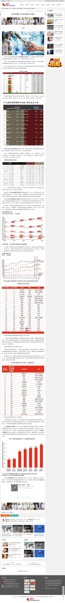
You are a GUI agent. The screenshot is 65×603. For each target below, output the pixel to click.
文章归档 (37, 596)
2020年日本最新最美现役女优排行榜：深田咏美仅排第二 (14, 585)
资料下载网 (48, 0)
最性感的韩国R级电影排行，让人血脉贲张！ (12, 587)
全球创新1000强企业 (34, 426)
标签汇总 (32, 596)
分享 (28, 497)
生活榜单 (37, 4)
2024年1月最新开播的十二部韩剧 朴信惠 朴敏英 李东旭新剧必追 (58, 52)
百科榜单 (32, 4)
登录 (9, 0)
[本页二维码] (63, 599)
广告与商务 (61, 0)
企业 (10, 8)
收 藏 (23, 28)
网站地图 (45, 596)
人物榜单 (27, 4)
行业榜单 (53, 4)
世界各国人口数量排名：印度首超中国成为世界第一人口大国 (6, 536)
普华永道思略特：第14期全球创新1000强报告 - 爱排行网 (21, 521)
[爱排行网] (32, 599)
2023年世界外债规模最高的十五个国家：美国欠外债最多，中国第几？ (18, 536)
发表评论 (32, 11)
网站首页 (22, 4)
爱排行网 (30, 519)
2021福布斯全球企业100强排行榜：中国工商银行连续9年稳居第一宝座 (39, 536)
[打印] (27, 11)
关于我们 (28, 596)
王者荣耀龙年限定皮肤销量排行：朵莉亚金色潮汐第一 (58, 33)
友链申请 (52, 0)
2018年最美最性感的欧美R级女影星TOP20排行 (12, 583)
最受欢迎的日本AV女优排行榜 (9, 581)
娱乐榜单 (42, 4)
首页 (3, 8)
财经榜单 (48, 4)
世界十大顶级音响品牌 (27, 534)
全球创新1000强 (5, 515)
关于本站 (56, 0)
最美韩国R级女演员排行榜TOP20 (10, 579)
